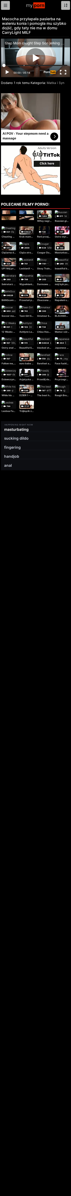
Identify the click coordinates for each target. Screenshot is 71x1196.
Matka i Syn (55, 83)
